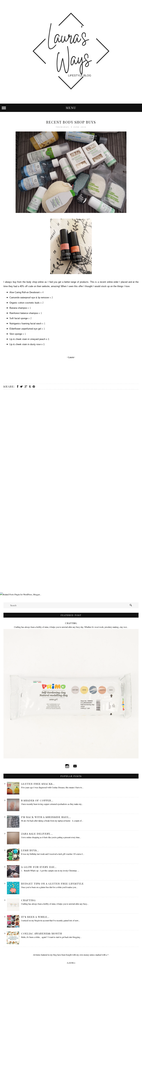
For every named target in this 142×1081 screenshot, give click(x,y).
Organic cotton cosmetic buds (25, 302)
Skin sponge (16, 334)
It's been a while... (35, 917)
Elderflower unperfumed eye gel (25, 328)
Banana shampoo (18, 308)
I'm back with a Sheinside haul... (46, 817)
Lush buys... (30, 850)
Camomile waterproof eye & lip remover (29, 297)
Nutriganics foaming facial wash (25, 323)
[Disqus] (71, 438)
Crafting (71, 623)
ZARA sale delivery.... (37, 833)
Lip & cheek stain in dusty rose (25, 344)
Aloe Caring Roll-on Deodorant (25, 292)
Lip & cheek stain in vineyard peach (28, 339)
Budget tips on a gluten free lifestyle (52, 883)
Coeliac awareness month (41, 933)
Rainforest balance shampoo (24, 313)
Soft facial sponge (19, 318)
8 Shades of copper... (37, 800)
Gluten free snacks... (38, 783)
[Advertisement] (63, 583)
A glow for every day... (38, 867)
